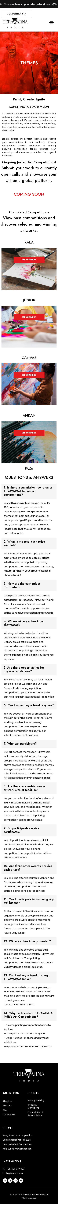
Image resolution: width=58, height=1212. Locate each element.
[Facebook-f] (10, 1180)
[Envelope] (21, 1180)
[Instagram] (5, 1180)
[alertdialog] (29, 4)
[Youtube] (15, 1180)
